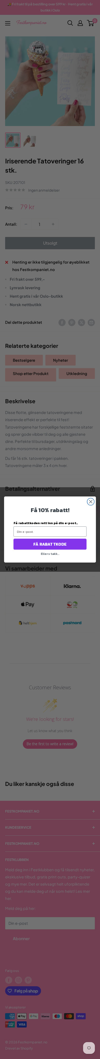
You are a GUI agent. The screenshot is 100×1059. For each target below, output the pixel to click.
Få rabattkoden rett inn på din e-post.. (46, 522)
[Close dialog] (90, 501)
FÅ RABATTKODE (50, 544)
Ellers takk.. (50, 553)
